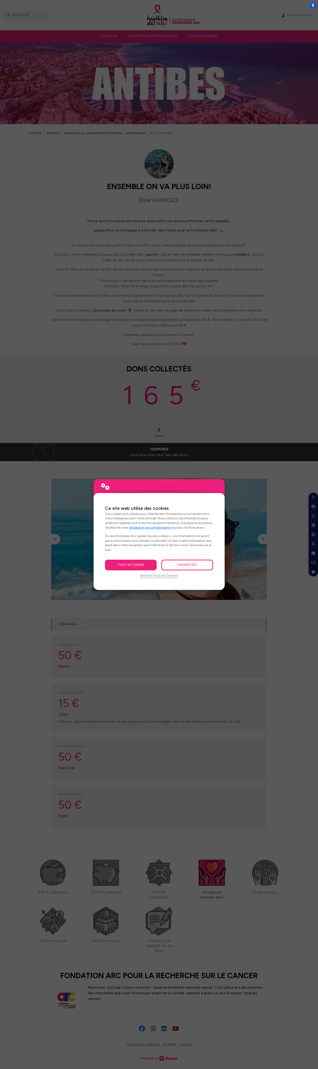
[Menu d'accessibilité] (313, 5)
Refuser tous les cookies (159, 575)
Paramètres (187, 565)
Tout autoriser (131, 565)
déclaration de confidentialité (149, 527)
